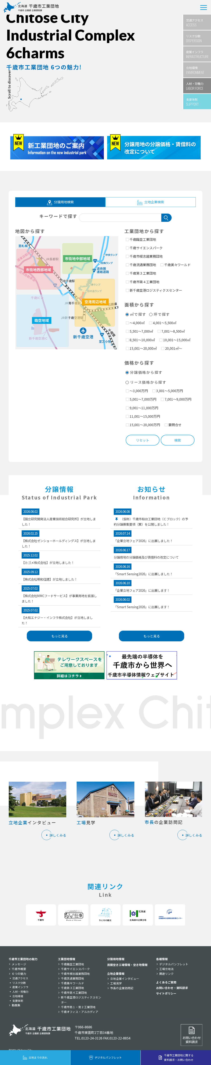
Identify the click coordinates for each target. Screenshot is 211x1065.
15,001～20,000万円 (145, 424)
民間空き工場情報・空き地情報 (127, 965)
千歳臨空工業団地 (143, 239)
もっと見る (59, 636)
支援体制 (17, 1001)
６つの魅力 (19, 973)
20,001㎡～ (173, 348)
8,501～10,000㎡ (142, 339)
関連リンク (166, 973)
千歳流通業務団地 (143, 264)
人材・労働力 (20, 992)
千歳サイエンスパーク (146, 247)
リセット (142, 440)
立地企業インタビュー (124, 978)
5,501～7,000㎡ (141, 331)
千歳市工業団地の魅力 (23, 959)
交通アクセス (20, 978)
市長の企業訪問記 (121, 988)
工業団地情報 (66, 959)
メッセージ (19, 964)
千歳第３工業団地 (143, 273)
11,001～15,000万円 (145, 416)
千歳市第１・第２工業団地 (78, 1007)
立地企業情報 (115, 973)
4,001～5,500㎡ (164, 322)
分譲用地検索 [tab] (63, 201)
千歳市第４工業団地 (144, 281)
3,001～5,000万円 (169, 390)
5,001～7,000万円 (143, 399)
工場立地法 (166, 969)
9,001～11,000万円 (144, 407)
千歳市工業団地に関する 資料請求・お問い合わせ (178, 1057)
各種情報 (162, 959)
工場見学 (116, 983)
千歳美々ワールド (177, 264)
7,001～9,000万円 (178, 399)
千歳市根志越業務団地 (146, 256)
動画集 (16, 1005)
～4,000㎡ (137, 322)
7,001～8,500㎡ (173, 331)
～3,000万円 (139, 390)
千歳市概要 (19, 969)
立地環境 (17, 996)
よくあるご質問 (166, 982)
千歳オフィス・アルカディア (79, 1012)
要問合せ (175, 424)
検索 (177, 440)
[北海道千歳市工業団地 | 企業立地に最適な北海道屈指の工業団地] (31, 7)
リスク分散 (19, 983)
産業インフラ (20, 987)
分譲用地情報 (115, 959)
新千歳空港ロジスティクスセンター (156, 290)
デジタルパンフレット (173, 964)
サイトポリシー (166, 993)
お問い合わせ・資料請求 (172, 988)
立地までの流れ (38, 1057)
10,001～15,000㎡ (176, 339)
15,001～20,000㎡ (143, 348)
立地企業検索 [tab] (153, 201)
